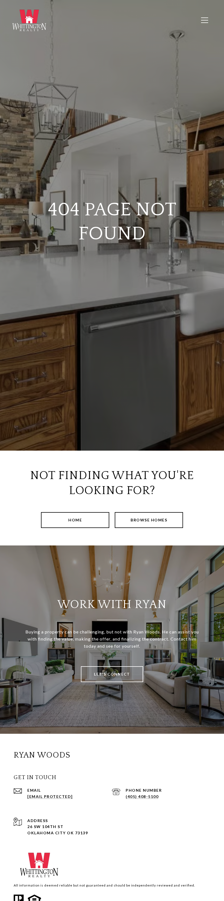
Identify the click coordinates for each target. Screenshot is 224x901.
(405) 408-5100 (142, 796)
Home (75, 520)
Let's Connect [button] (112, 674)
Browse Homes (149, 520)
